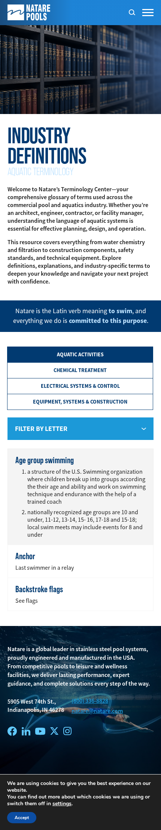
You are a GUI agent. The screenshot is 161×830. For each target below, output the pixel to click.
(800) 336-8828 (90, 701)
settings (62, 803)
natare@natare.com (97, 711)
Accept (22, 818)
